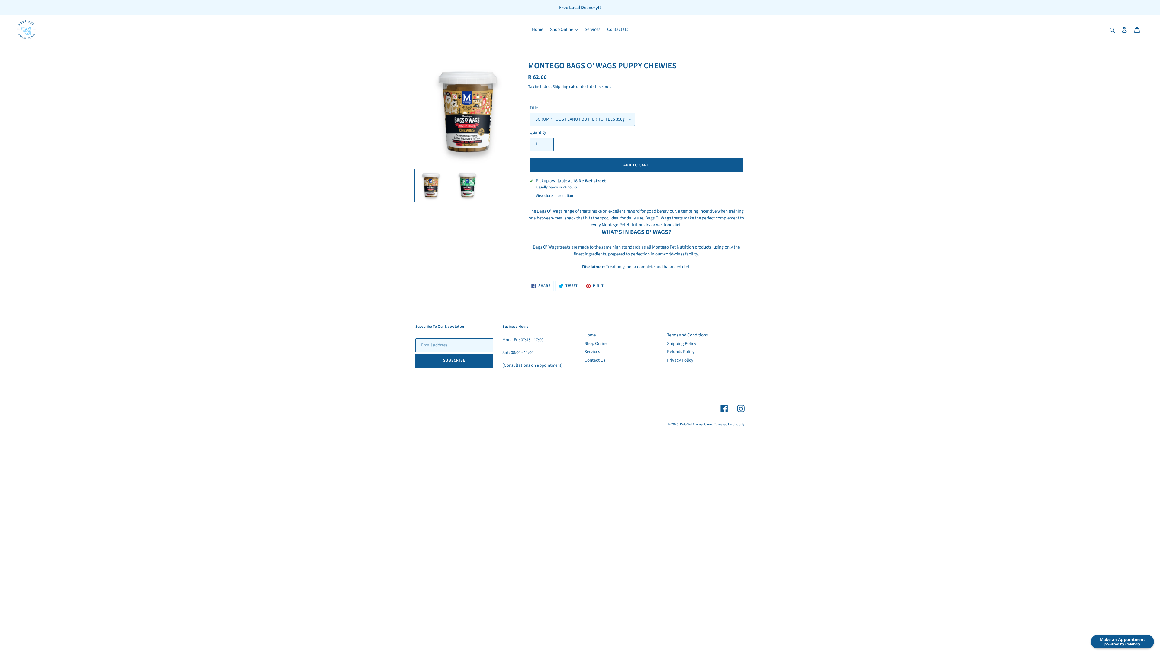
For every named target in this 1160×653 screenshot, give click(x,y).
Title (534, 108)
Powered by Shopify (729, 424)
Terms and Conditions (687, 335)
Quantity (538, 132)
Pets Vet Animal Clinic (696, 424)
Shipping (560, 87)
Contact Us (595, 360)
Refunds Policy (680, 352)
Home (590, 335)
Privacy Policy (680, 360)
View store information (554, 195)
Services (592, 352)
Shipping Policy (681, 343)
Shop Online (596, 343)
